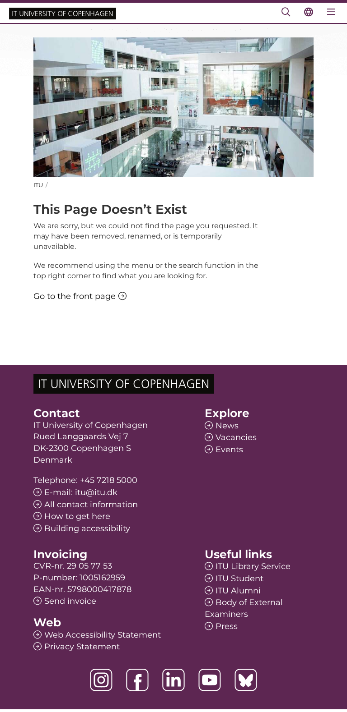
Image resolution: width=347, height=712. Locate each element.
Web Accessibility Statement (102, 635)
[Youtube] (209, 680)
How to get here (77, 516)
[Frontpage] (62, 12)
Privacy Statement (82, 647)
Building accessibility (87, 528)
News (227, 426)
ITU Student (239, 578)
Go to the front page (74, 296)
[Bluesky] (245, 680)
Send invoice (70, 601)
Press (227, 626)
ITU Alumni (238, 591)
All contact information (91, 505)
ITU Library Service (253, 566)
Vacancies (236, 437)
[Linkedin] (173, 680)
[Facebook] (137, 680)
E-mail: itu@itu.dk (80, 492)
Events (229, 450)
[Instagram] (101, 680)
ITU (38, 184)
